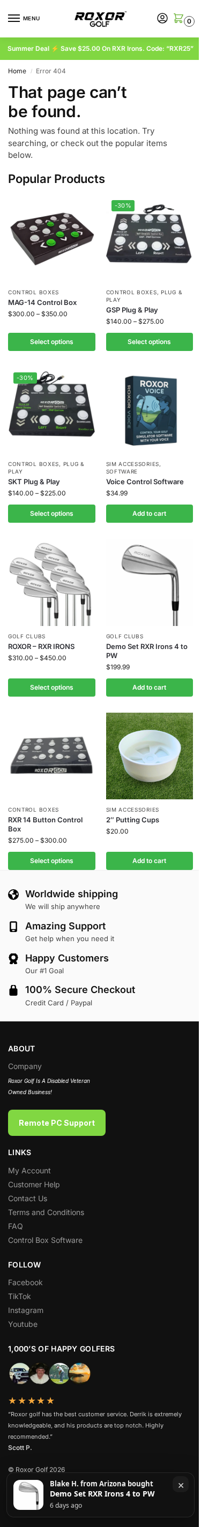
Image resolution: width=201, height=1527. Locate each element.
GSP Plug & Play (132, 310)
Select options (51, 342)
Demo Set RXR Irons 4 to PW (147, 651)
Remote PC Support (57, 1122)
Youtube (23, 1324)
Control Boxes (33, 292)
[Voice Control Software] (149, 410)
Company (25, 1066)
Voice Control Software (145, 481)
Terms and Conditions (46, 1212)
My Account (29, 1170)
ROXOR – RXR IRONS (41, 646)
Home (17, 71)
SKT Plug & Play (34, 481)
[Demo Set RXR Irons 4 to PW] (149, 582)
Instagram (25, 1310)
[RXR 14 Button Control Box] (51, 756)
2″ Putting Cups (132, 819)
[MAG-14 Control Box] (51, 238)
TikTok (19, 1296)
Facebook (25, 1282)
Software (122, 471)
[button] (178, 19)
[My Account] (162, 19)
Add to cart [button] (149, 513)
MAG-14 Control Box (42, 302)
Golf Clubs (27, 636)
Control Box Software (45, 1239)
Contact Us (27, 1198)
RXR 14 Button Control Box (45, 824)
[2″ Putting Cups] (149, 756)
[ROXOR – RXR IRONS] (51, 582)
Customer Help (34, 1184)
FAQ (15, 1226)
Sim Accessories (133, 464)
